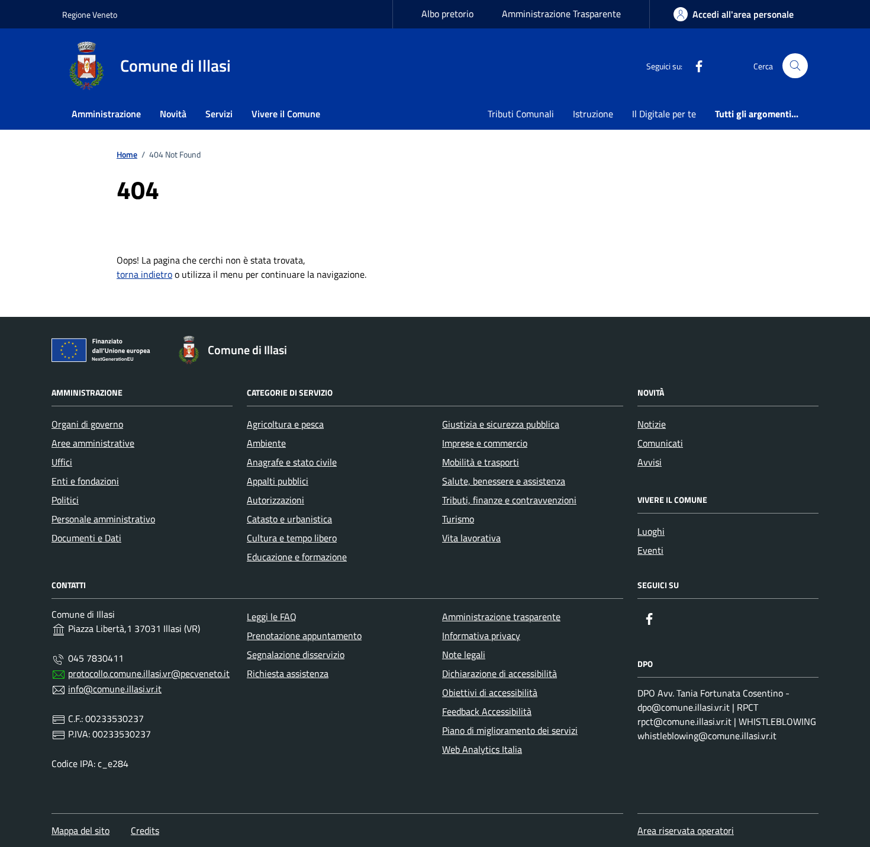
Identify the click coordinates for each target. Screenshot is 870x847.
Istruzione (593, 114)
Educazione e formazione (297, 557)
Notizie (651, 424)
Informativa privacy (481, 635)
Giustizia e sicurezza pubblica (500, 424)
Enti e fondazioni (85, 481)
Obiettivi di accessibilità (489, 692)
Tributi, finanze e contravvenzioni (509, 500)
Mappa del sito (80, 830)
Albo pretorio (447, 14)
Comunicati (660, 443)
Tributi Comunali (521, 114)
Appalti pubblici (277, 481)
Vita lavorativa (471, 538)
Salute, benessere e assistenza (503, 481)
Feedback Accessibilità (486, 711)
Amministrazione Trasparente (561, 14)
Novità (173, 114)
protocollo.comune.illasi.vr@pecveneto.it (149, 673)
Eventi (650, 550)
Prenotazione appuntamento (304, 635)
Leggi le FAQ (272, 616)
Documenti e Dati (86, 538)
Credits (145, 830)
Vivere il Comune (286, 114)
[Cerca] (795, 66)
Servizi (219, 114)
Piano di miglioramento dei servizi (510, 730)
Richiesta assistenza (287, 673)
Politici (65, 500)
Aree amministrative (92, 443)
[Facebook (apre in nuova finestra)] (694, 65)
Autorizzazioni (275, 500)
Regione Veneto (89, 14)
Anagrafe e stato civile (292, 462)
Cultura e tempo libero (292, 538)
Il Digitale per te (664, 114)
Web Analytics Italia (482, 749)
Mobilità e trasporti (480, 462)
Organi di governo (87, 424)
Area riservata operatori (685, 830)
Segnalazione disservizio (295, 654)
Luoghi (651, 531)
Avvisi (649, 462)
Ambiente (266, 443)
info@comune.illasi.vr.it (115, 689)
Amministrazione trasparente (501, 616)
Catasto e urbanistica (289, 519)
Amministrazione (106, 114)
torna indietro (144, 274)
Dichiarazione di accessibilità (499, 673)
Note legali (463, 654)
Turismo (458, 519)
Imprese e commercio (484, 443)
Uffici (61, 462)
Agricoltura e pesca (285, 424)
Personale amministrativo (103, 519)
